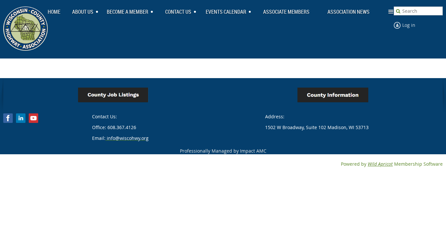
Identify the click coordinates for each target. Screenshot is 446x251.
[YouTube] (33, 118)
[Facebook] (8, 118)
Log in (408, 25)
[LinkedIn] (20, 118)
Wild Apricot (380, 164)
